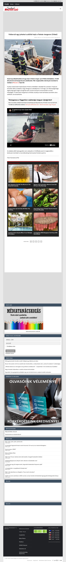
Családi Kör (22, 535)
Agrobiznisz (48, 37)
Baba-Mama (22, 538)
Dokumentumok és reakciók (33, 331)
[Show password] (58, 343)
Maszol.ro (16, 82)
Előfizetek (17, 4)
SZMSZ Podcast (23, 545)
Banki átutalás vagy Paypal (48, 104)
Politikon (21, 541)
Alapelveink (35, 560)
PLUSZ (7, 4)
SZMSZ (35, 37)
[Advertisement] (33, 21)
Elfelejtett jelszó (9, 353)
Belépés (12, 4)
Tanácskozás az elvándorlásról (13, 434)
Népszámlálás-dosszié (11, 431)
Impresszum (29, 560)
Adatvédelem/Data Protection (45, 560)
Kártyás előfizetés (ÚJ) (32, 104)
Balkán (52, 37)
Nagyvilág (56, 37)
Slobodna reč (22, 548)
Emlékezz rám (11, 346)
